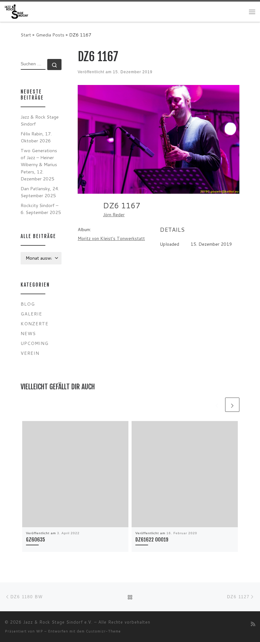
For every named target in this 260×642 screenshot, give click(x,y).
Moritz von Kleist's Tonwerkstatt (111, 238)
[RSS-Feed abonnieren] (253, 624)
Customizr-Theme (103, 631)
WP (39, 631)
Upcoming (35, 343)
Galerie (31, 313)
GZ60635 (35, 539)
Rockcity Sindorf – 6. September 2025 (41, 209)
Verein (30, 353)
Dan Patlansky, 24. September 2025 (40, 192)
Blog (28, 304)
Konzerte (35, 323)
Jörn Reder (114, 214)
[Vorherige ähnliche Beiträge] (217, 405)
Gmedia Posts (50, 34)
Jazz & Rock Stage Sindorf (40, 120)
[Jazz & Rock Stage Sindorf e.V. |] (16, 11)
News (28, 333)
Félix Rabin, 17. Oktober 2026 (36, 137)
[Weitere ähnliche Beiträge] (232, 405)
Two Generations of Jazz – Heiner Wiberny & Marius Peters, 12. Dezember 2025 (39, 164)
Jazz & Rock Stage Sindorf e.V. (58, 622)
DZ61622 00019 (151, 539)
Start (26, 34)
